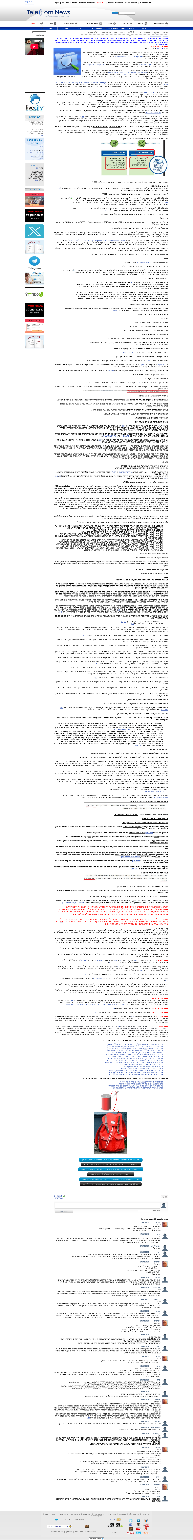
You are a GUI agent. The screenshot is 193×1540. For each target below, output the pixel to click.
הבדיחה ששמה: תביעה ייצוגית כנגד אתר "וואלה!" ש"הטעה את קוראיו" (137, 1088)
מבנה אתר (122, 1514)
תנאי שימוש (87, 1514)
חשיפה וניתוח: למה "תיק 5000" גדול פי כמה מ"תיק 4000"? (141, 1082)
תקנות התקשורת (145, 64)
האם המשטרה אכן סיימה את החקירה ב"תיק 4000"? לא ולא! (141, 1084)
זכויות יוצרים (111, 1514)
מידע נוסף (69, 1532)
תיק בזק (83, 960)
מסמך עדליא (113, 73)
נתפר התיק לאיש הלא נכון (154, 791)
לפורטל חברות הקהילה (115, 3)
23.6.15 (111, 371)
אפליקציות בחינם (96, 1516)
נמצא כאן (149, 833)
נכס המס (100, 960)
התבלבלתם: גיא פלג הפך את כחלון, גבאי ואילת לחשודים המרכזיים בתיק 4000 (95, 1004)
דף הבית (165, 36)
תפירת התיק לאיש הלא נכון (73, 903)
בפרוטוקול (161, 365)
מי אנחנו (140, 23)
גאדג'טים (115, 1532)
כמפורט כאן (97, 978)
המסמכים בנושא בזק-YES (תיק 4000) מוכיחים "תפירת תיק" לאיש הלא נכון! (97, 240)
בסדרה (146, 93)
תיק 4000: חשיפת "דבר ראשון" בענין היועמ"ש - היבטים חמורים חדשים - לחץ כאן (110, 1164)
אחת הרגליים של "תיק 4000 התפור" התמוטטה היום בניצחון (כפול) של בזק (136, 1056)
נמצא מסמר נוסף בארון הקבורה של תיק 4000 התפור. (143, 1066)
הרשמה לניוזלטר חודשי (69, 3)
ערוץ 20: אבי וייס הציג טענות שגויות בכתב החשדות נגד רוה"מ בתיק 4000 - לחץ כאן (110, 1184)
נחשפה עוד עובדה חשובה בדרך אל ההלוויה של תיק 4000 (142, 1068)
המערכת (54, 1514)
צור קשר (126, 23)
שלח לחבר (112, 1519)
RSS (51, 23)
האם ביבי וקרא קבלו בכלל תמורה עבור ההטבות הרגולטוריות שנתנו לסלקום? (135, 1048)
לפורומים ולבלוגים (131, 3)
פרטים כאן (125, 436)
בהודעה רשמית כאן (160, 797)
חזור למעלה (146, 1514)
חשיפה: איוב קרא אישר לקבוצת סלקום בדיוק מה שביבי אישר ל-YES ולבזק (135, 1044)
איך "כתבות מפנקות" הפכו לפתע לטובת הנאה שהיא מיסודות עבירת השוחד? (135, 1058)
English (56, 3)
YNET (113, 472)
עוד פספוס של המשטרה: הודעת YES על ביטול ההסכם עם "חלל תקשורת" (135, 1086)
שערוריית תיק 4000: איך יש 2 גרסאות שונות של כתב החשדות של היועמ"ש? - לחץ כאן (110, 1179)
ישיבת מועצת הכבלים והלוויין (128, 56)
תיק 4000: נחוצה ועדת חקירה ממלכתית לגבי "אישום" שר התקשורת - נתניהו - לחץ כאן (110, 1160)
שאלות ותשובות (90, 1532)
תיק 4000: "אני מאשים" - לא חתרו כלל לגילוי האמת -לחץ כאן (110, 1174)
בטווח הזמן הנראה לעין (130, 857)
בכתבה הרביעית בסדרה (123, 729)
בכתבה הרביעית (129, 352)
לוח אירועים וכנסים (92, 23)
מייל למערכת (75, 1514)
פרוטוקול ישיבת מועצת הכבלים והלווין (133, 73)
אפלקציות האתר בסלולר (87, 3)
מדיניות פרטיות (99, 1514)
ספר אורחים (79, 1532)
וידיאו (110, 23)
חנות (46, 1514)
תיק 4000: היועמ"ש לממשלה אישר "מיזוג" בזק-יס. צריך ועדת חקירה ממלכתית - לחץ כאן (110, 1169)
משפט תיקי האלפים (155, 36)
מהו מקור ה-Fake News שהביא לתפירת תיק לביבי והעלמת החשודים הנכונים (134, 1054)
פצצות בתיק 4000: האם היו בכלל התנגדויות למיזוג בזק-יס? (141, 1064)
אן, (131, 282)
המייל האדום (101, 3)
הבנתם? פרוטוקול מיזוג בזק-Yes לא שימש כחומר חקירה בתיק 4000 (136, 1070)
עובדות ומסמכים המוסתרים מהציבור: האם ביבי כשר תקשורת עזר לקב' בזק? (135, 1052)
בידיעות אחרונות (125, 472)
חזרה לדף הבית (159, 24)
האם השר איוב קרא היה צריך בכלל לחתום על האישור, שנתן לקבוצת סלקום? (135, 1046)
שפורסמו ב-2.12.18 (153, 113)
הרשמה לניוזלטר (134, 1514)
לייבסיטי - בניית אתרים (95, 1538)
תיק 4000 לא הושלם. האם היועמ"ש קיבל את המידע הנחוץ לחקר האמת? (134, 1072)
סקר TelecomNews (56, 1532)
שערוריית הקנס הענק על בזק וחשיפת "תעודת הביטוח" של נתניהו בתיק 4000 (135, 1060)
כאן (104, 64)
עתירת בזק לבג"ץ (109, 436)
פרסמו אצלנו (64, 1514)
